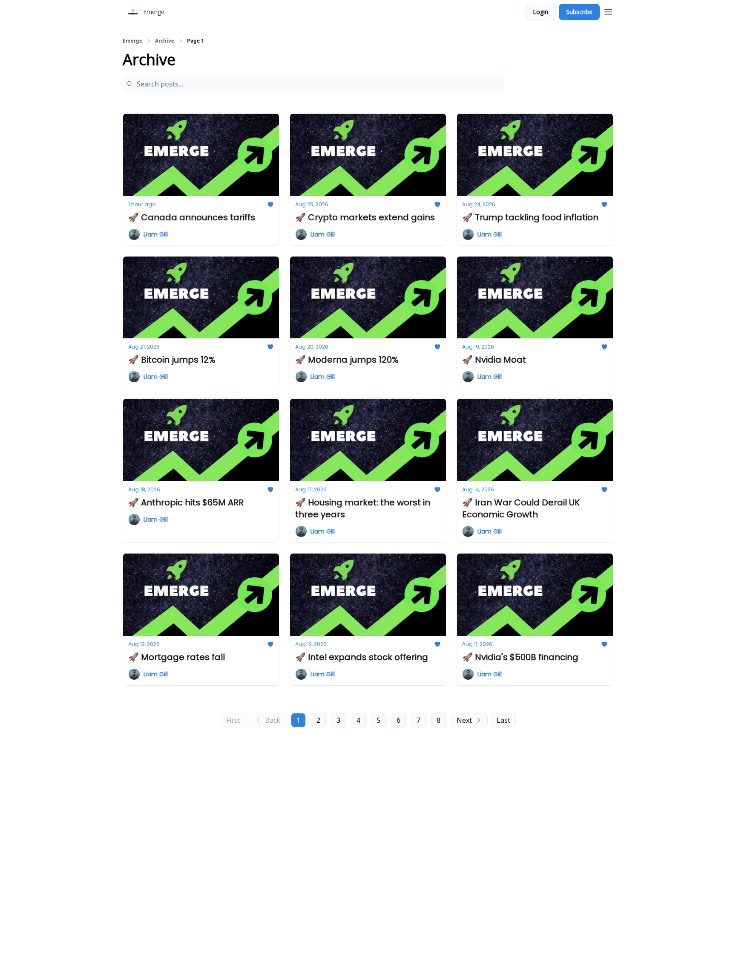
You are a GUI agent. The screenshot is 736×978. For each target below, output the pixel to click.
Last (503, 720)
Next (464, 720)
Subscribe (579, 12)
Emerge (132, 41)
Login (540, 12)
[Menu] (608, 10)
